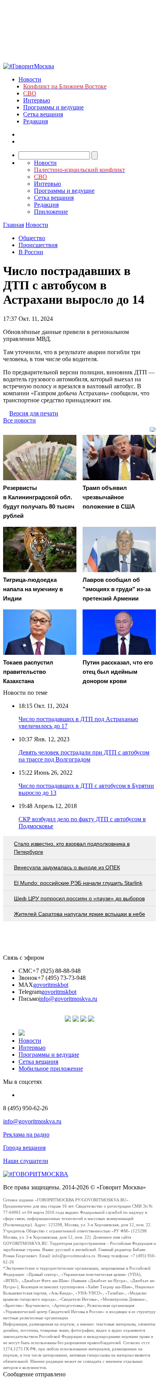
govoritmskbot (50, 984)
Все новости (19, 420)
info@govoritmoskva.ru (68, 998)
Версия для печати (33, 413)
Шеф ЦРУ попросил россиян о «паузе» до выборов (79, 898)
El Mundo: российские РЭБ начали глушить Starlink (78, 883)
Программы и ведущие (53, 107)
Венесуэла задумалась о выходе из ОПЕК (67, 867)
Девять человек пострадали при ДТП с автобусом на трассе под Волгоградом (84, 756)
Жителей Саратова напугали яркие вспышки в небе (79, 914)
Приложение (51, 211)
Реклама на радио (26, 1134)
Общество (32, 238)
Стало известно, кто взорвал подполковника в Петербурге (72, 848)
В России (31, 252)
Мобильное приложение (51, 1068)
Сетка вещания (43, 114)
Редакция (35, 121)
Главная (13, 225)
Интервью (36, 100)
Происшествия (38, 245)
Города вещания (24, 1147)
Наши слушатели (25, 1161)
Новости (30, 79)
